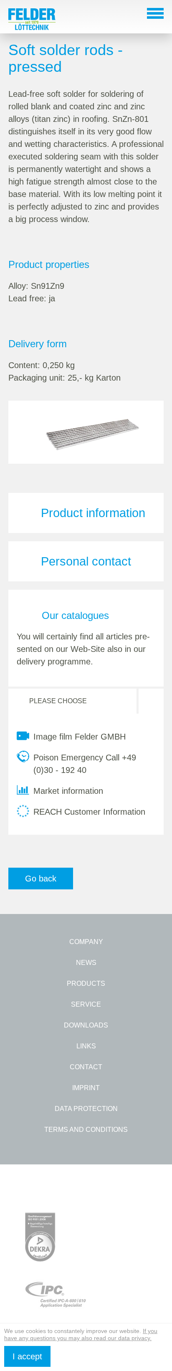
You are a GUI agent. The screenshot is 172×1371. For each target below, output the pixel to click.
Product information (93, 513)
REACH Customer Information (89, 811)
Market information (68, 790)
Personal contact (86, 561)
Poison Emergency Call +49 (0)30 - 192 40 (84, 764)
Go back (40, 878)
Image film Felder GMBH (79, 736)
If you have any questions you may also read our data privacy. (80, 1334)
